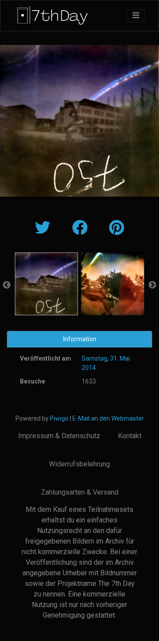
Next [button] (152, 285)
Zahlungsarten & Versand (79, 492)
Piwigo (59, 418)
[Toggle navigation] (136, 15)
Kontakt (129, 436)
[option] (46, 284)
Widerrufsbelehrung (79, 464)
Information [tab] (79, 339)
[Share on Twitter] (44, 228)
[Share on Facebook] (81, 228)
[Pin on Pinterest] (116, 228)
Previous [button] (6, 285)
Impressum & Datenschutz (59, 436)
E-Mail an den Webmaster (108, 418)
